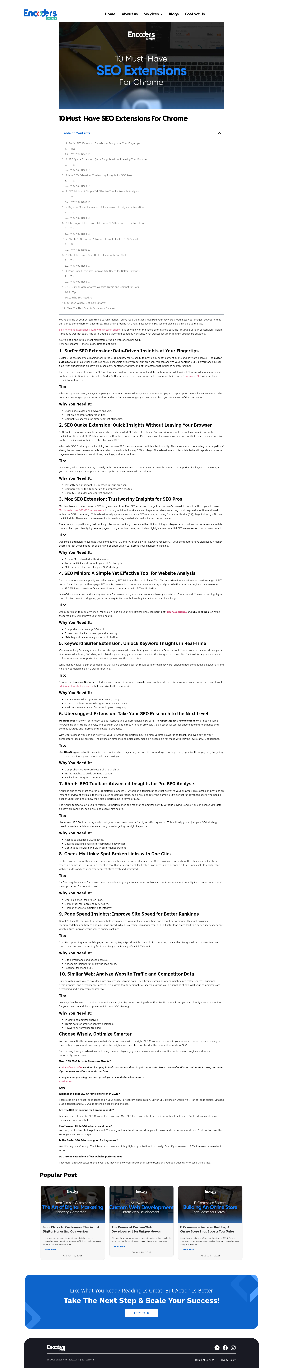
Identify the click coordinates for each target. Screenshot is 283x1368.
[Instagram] (233, 1347)
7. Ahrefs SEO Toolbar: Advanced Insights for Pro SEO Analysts (102, 239)
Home (110, 14)
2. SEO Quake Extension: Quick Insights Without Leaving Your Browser (106, 159)
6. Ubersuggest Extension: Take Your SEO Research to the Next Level (105, 223)
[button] (219, 133)
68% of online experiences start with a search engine (90, 329)
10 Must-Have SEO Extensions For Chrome (123, 118)
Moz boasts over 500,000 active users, (82, 510)
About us (129, 14)
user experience (177, 612)
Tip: (73, 148)
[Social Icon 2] (225, 1347)
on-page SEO (193, 376)
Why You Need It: (80, 154)
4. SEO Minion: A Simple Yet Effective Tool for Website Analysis (102, 191)
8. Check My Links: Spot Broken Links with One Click (96, 255)
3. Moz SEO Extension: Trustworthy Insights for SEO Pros (98, 175)
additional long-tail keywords (76, 686)
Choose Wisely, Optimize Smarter (86, 303)
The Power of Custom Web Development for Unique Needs (136, 1229)
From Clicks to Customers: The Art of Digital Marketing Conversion (71, 1229)
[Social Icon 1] (217, 1347)
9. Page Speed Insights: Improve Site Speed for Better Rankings (102, 271)
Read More (50, 1249)
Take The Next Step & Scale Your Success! (91, 308)
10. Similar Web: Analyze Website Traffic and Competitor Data (103, 287)
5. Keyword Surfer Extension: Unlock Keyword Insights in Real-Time (104, 207)
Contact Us (195, 14)
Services (151, 14)
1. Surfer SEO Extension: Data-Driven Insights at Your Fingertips (103, 143)
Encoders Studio (72, 1067)
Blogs (174, 14)
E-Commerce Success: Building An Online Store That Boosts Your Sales (207, 1229)
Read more (65, 1081)
